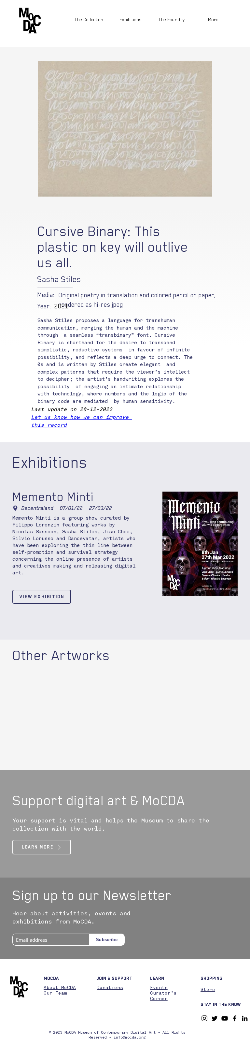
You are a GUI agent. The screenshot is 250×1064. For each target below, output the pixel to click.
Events (159, 987)
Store (208, 989)
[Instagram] (204, 1018)
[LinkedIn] (245, 1018)
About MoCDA (60, 987)
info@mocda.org (130, 1038)
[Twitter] (214, 1018)
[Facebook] (235, 1018)
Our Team (55, 993)
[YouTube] (225, 1018)
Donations (110, 987)
